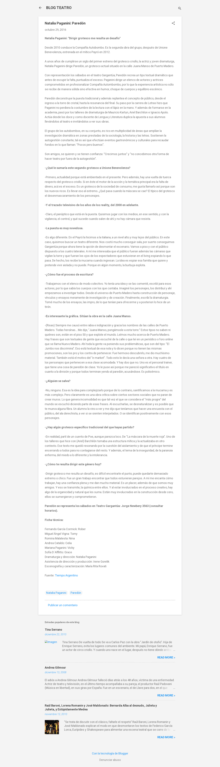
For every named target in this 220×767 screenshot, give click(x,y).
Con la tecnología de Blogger (110, 753)
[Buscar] (180, 9)
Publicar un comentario (62, 605)
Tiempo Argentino (66, 575)
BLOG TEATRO (59, 7)
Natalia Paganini (56, 592)
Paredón (76, 592)
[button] (173, 23)
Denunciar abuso (110, 760)
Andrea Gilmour (55, 667)
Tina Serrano (53, 629)
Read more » (166, 657)
